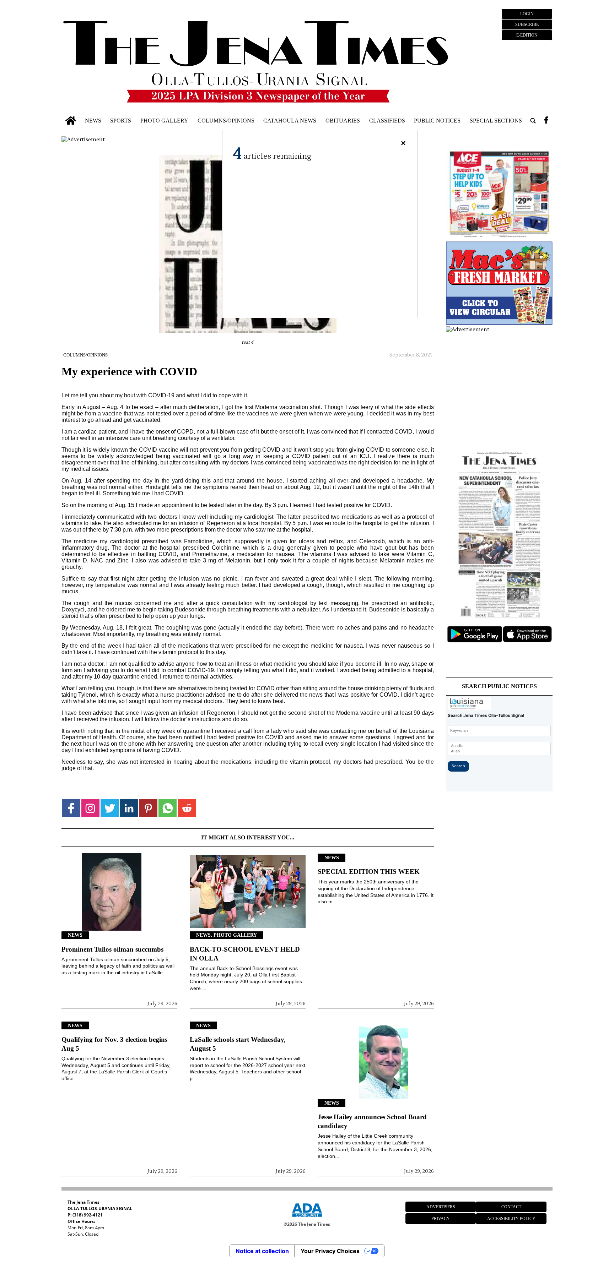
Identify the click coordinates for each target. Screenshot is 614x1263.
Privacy (440, 1218)
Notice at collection (262, 1250)
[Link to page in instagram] (90, 808)
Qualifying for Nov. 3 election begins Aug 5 (114, 1044)
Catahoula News (289, 121)
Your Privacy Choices (330, 1250)
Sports (120, 121)
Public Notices (437, 121)
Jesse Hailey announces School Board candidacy (372, 1121)
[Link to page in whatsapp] (167, 808)
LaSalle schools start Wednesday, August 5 (238, 1044)
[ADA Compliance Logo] (307, 1218)
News (93, 121)
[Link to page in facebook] (71, 808)
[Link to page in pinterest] (148, 808)
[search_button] (533, 120)
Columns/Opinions (226, 121)
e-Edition (527, 35)
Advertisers (440, 1206)
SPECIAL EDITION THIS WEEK (369, 871)
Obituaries (342, 121)
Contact (511, 1206)
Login (527, 13)
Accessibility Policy (511, 1218)
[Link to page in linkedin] (129, 808)
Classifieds (387, 121)
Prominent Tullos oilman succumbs (112, 949)
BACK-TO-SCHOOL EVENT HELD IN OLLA (245, 954)
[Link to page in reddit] (187, 808)
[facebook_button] (546, 120)
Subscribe (527, 24)
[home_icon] (70, 120)
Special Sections (496, 121)
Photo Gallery (164, 121)
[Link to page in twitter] (110, 808)
